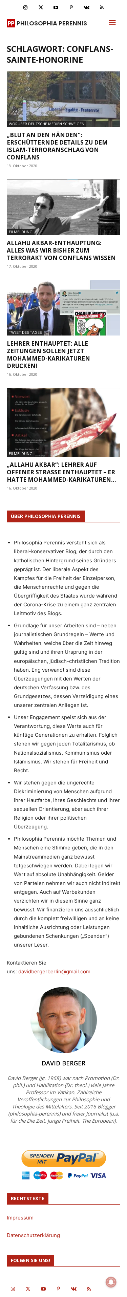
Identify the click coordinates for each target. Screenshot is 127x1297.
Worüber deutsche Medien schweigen (46, 123)
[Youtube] (56, 8)
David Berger (63, 1063)
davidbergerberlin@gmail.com (54, 971)
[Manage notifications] (111, 1282)
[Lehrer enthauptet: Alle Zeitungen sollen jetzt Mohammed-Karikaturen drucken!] (63, 308)
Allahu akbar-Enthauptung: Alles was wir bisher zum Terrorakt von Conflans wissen (61, 250)
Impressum (20, 1217)
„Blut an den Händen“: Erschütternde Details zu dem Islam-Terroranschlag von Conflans (57, 146)
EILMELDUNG (21, 231)
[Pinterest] (71, 8)
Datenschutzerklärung (33, 1235)
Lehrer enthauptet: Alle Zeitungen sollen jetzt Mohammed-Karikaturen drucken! (48, 355)
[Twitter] (41, 8)
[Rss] (102, 8)
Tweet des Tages (25, 332)
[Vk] (86, 8)
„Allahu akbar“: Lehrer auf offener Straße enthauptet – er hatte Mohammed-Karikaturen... (61, 472)
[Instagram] (25, 8)
